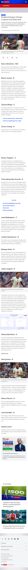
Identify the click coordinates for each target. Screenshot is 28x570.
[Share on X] (8, 57)
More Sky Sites (5, 549)
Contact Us (3, 561)
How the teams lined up (9, 118)
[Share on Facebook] (3, 57)
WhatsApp (17, 538)
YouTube (14, 538)
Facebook (5, 538)
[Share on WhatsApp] (12, 57)
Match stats (19, 118)
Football (6, 5)
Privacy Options (4, 557)
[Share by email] (17, 57)
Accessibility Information (6, 559)
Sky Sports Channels (7, 546)
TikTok (8, 538)
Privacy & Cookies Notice (7, 555)
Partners (3, 543)
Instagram (11, 538)
